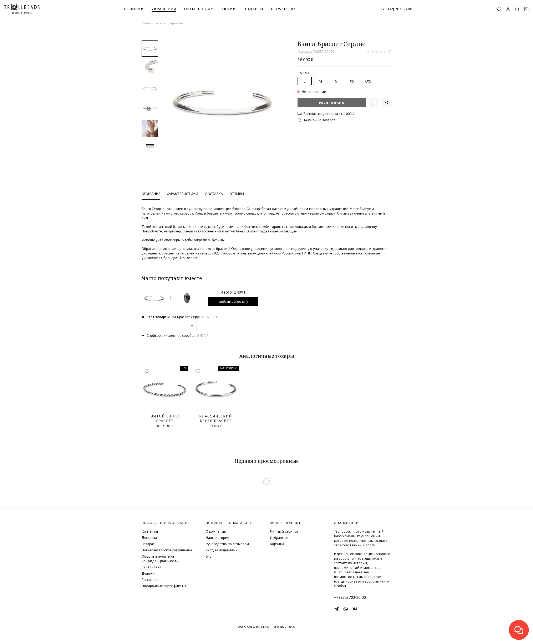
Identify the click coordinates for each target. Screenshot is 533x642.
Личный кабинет (284, 531)
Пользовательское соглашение (167, 550)
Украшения (164, 9)
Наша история (217, 537)
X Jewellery (283, 9)
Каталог (160, 23)
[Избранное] (374, 102)
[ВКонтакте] (354, 608)
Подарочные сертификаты (164, 586)
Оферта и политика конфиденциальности (160, 558)
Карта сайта (151, 567)
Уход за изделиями (222, 550)
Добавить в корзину (233, 302)
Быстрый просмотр (165, 408)
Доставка (149, 537)
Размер (305, 73)
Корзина (277, 544)
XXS (368, 81)
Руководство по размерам (227, 544)
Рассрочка (150, 579)
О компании (216, 531)
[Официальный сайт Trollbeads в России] (22, 9)
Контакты (150, 531)
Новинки (134, 9)
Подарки (253, 9)
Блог (209, 556)
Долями (148, 573)
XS (352, 81)
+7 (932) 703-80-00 (396, 8)
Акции (229, 9)
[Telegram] (336, 608)
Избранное (279, 537)
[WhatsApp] (345, 608)
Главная (147, 23)
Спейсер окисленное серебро (171, 335)
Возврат (148, 544)
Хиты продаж (199, 9)
